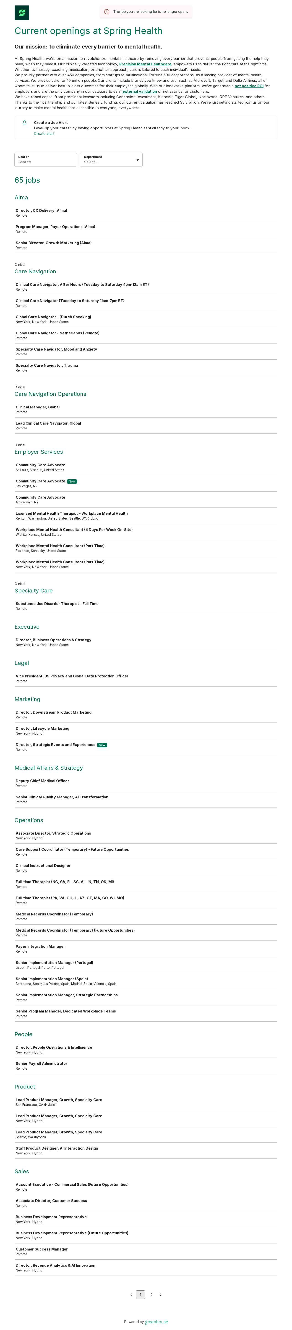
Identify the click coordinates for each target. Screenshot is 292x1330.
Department (93, 157)
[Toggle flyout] (138, 160)
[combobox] (84, 161)
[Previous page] (131, 1295)
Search (23, 157)
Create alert (44, 133)
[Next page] (161, 1295)
